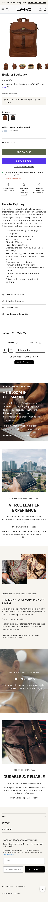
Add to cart (24, 152)
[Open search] (4, 350)
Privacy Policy (20, 886)
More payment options (24, 167)
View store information (13, 178)
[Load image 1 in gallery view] (24, 37)
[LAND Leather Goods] (24, 9)
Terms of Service (7, 886)
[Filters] (11, 350)
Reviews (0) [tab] (13, 342)
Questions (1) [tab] (35, 342)
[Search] (8, 9)
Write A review (24, 362)
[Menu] (3, 9)
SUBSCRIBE (35, 869)
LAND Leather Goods (14, 893)
